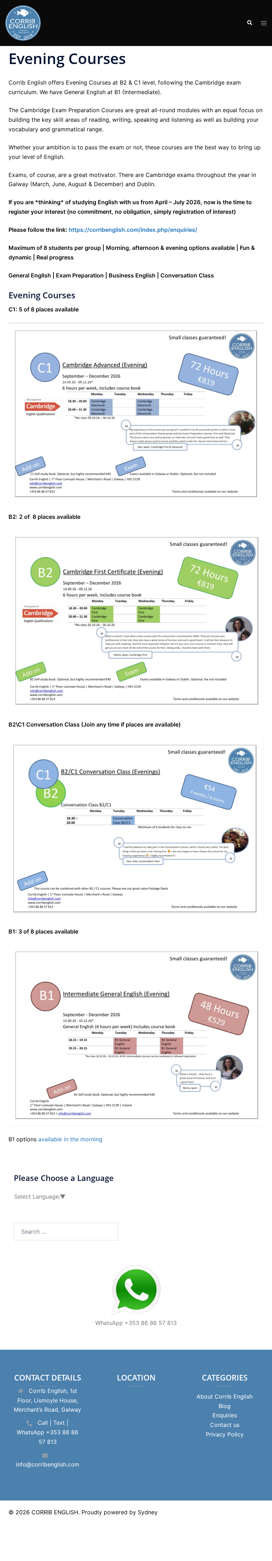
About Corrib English (225, 1396)
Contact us (224, 1424)
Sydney (148, 1512)
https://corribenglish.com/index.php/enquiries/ (133, 229)
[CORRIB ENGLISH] (23, 22)
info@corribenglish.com (47, 1464)
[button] (249, 23)
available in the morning (70, 1139)
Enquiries (224, 1415)
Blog (225, 1406)
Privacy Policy (225, 1434)
